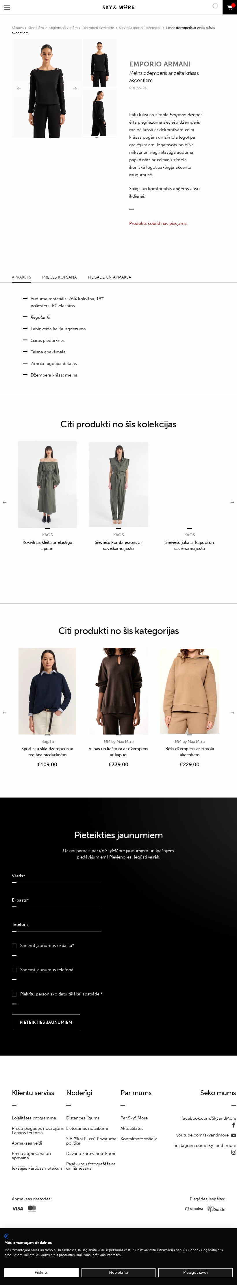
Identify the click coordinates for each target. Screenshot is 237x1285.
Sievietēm (36, 28)
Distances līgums (83, 1118)
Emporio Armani (159, 64)
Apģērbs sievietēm (63, 28)
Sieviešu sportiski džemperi (140, 28)
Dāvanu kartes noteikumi (90, 1153)
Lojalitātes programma (34, 1118)
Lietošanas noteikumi (87, 1128)
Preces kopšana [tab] (59, 277)
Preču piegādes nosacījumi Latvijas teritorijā (38, 1130)
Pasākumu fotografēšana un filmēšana (91, 1166)
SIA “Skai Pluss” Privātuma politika (91, 1141)
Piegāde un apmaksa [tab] (109, 277)
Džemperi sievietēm (98, 28)
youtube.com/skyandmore (203, 1135)
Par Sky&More (134, 1118)
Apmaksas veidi (27, 1143)
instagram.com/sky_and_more (205, 1145)
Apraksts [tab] (21, 277)
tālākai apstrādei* (85, 994)
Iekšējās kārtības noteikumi (38, 1168)
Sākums (18, 28)
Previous (19, 88)
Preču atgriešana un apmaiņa (31, 1155)
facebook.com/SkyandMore (209, 1118)
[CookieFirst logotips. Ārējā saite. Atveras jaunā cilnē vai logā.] (6, 1236)
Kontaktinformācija (139, 1138)
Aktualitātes (132, 1128)
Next (75, 88)
